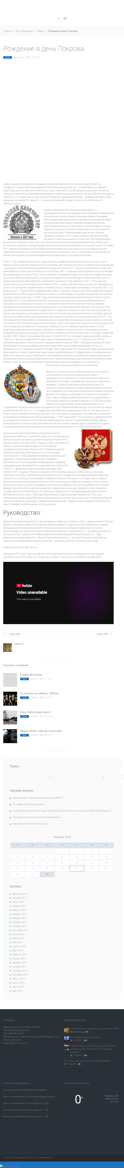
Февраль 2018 (19, 894)
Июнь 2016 (18, 938)
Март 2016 (17, 950)
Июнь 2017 (18, 902)
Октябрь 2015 (19, 970)
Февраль (62, 837)
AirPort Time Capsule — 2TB (34, 1103)
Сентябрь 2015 (20, 974)
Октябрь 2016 (19, 926)
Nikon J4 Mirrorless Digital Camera (37, 1096)
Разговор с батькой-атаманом (28, 823)
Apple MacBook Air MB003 (33, 1090)
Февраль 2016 (19, 954)
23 (77, 868)
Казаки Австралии (31, 674)
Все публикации (24, 31)
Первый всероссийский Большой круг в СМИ (36, 798)
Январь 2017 (19, 914)
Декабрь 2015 (19, 962)
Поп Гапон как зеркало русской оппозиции (35, 817)
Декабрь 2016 (19, 918)
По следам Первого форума (27, 804)
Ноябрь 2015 (19, 966)
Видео (40, 31)
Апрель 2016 (19, 946)
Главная (7, 31)
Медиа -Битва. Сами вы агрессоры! (41, 730)
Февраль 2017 (19, 910)
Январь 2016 (19, 958)
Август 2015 (18, 978)
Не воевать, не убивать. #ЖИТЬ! (39, 693)
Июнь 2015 (18, 987)
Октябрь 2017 (19, 898)
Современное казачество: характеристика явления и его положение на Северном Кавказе (60, 810)
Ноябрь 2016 (19, 922)
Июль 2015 (18, 983)
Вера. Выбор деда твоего (35, 712)
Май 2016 (17, 942)
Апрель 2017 (19, 906)
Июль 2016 (18, 934)
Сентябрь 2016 (20, 930)
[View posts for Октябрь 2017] (13, 837)
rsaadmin (21, 57)
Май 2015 (17, 991)
